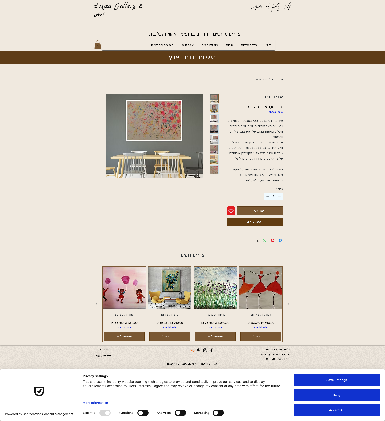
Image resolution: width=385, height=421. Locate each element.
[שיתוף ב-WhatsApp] (264, 240)
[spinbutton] (273, 196)
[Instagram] (205, 350)
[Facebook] (211, 350)
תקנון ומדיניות (104, 349)
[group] (192, 304)
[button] (97, 44)
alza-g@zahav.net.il (273, 354)
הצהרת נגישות (103, 356)
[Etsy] (192, 350)
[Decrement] (279, 196)
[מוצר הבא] (96, 304)
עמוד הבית (276, 79)
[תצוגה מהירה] (260, 288)
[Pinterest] (198, 350)
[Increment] (267, 196)
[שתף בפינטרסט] (272, 240)
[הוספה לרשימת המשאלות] (231, 210)
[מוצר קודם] (288, 304)
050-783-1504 (274, 359)
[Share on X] (257, 240)
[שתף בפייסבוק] (280, 240)
